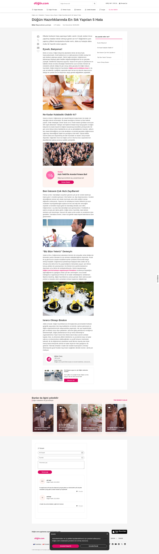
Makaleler (41, 15)
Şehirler (113, 538)
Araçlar (103, 9)
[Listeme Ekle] (38, 51)
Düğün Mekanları (38, 9)
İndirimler (78, 9)
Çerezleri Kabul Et (65, 546)
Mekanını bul (71, 380)
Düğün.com (35, 15)
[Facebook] (38, 36)
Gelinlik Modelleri (91, 9)
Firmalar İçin (124, 3)
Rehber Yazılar (67, 9)
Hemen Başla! (65, 182)
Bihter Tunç (35, 25)
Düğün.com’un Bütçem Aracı (79, 68)
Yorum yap (45, 472)
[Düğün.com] (41, 3)
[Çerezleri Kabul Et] (107, 534)
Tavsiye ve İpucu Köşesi (51, 15)
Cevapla (80, 491)
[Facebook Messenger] (38, 44)
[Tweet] (38, 40)
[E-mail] (38, 47)
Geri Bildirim (157, 278)
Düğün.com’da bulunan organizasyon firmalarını (59, 270)
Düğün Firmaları (53, 9)
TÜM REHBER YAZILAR (120, 400)
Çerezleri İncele (93, 546)
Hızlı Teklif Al (114, 9)
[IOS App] (119, 532)
